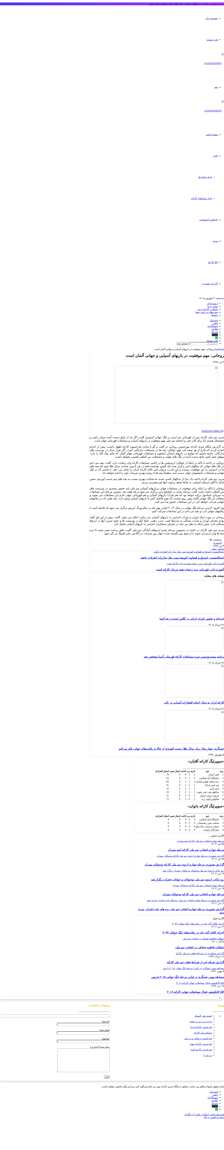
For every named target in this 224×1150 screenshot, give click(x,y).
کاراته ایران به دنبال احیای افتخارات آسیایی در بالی (194, 702)
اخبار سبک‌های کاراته (201, 198)
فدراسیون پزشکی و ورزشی (198, 1038)
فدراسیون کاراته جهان (201, 1044)
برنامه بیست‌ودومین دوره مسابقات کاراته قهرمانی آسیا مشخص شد (184, 656)
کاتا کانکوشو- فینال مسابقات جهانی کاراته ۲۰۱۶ (195, 991)
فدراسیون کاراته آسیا (201, 1049)
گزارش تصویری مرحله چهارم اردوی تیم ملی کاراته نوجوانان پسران (184, 864)
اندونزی (217, 542)
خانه (222, 349)
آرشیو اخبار (212, 303)
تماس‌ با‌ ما (212, 306)
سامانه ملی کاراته (203, 1033)
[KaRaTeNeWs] (214, 63)
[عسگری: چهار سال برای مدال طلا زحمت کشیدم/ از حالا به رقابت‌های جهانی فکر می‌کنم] (194, 742)
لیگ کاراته (213, 262)
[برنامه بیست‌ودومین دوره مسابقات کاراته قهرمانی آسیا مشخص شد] (194, 650)
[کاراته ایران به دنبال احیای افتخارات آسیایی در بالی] (194, 697)
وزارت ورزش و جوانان (200, 1021)
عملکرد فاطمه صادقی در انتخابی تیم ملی (199, 947)
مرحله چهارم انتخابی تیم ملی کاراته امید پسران (196, 849)
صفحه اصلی (212, 134)
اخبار (215, 156)
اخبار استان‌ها (205, 177)
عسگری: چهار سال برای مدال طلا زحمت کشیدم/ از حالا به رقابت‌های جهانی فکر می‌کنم (171, 748)
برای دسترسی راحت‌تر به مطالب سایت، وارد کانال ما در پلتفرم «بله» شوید (186, 4)
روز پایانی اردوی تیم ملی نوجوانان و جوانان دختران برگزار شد (187, 879)
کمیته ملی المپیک (203, 1016)
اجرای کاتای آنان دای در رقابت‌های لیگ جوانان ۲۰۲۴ (193, 932)
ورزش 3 (207, 1055)
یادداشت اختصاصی (208, 219)
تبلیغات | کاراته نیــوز (207, 309)
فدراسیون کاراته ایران (201, 1027)
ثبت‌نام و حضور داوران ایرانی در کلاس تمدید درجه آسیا (192, 618)
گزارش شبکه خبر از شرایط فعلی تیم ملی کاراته (195, 962)
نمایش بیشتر (217, 549)
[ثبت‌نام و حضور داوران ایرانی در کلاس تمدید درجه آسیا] (194, 613)
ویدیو (215, 241)
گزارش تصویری (210, 283)
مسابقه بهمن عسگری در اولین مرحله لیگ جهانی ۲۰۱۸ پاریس (187, 977)
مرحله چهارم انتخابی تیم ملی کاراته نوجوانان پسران (193, 894)
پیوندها (215, 315)
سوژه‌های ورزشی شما (206, 312)
